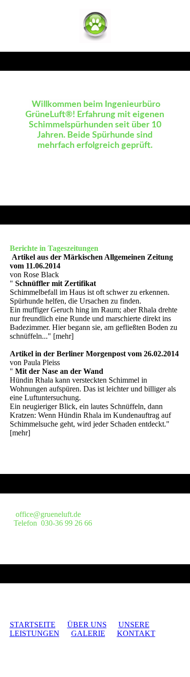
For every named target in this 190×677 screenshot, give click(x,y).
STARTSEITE (33, 624)
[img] (95, 26)
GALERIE (88, 633)
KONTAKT (136, 633)
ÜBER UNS (87, 624)
